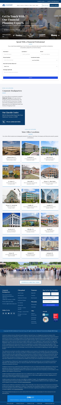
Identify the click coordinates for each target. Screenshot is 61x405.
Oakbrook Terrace (22, 298)
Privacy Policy (20, 403)
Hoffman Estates (22, 300)
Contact (36, 5)
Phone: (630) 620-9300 (13, 121)
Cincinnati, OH (30, 253)
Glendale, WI (49, 229)
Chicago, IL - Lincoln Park (11, 205)
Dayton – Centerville (33, 314)
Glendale (33, 307)
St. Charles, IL (11, 181)
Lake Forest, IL (49, 157)
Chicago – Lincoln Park (23, 311)
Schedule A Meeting (54, 5)
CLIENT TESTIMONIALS (53, 1)
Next (58, 35)
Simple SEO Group (52, 331)
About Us (18, 5)
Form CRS (39, 403)
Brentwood (34, 298)
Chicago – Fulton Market (22, 308)
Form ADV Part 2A (49, 403)
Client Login (41, 1)
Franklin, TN (30, 205)
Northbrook (21, 295)
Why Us (31, 5)
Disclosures (10, 403)
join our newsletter (51, 305)
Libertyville (20, 305)
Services (22, 5)
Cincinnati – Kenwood (34, 318)
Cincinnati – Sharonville (34, 322)
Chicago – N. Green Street (22, 315)
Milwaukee (33, 304)
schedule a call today (12, 30)
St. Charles (20, 302)
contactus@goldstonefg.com (9, 303)
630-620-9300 (45, 5)
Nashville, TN (49, 205)
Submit (30, 77)
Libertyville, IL (30, 181)
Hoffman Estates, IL (11, 157)
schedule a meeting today (30, 282)
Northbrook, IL (30, 157)
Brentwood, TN (11, 229)
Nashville (33, 293)
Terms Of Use (30, 403)
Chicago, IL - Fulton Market (50, 181)
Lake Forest (20, 293)
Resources (26, 5)
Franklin (33, 295)
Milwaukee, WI (30, 229)
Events (34, 5)
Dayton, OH (11, 253)
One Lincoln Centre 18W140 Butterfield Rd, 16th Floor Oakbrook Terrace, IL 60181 (8, 297)
